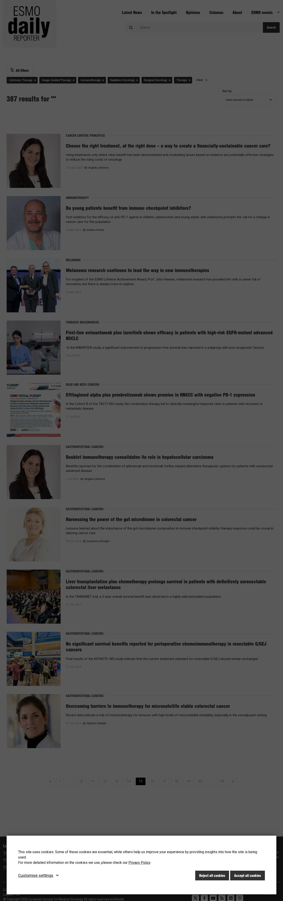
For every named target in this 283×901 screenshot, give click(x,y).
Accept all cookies (247, 875)
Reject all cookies (212, 875)
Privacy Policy (139, 862)
